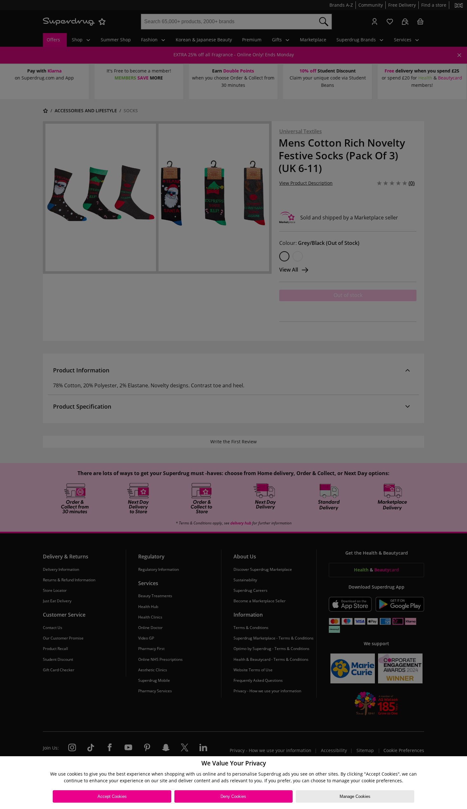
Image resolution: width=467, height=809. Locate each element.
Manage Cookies (355, 796)
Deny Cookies (233, 796)
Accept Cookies (112, 796)
